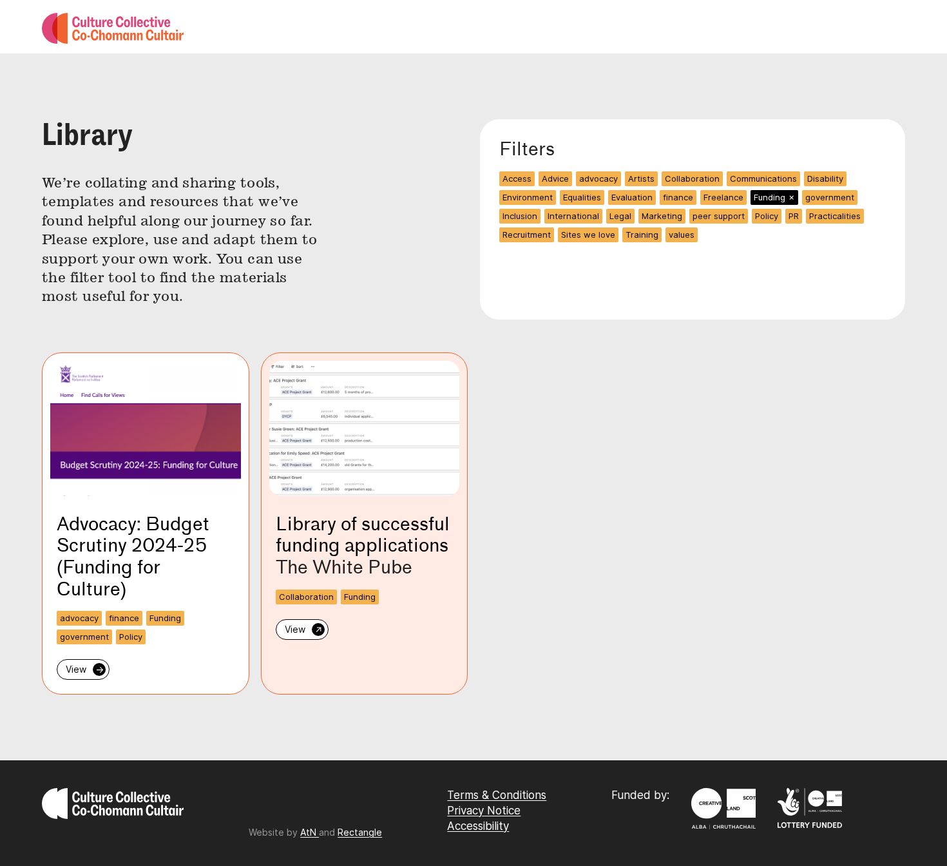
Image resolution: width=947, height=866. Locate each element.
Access (516, 178)
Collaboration (692, 178)
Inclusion (519, 216)
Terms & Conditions (496, 795)
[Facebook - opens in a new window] (253, 809)
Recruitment (526, 234)
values (681, 234)
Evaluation (632, 197)
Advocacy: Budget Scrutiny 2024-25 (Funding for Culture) (133, 556)
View (85, 669)
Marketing (662, 216)
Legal (620, 216)
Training (642, 234)
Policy (766, 216)
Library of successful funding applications (363, 535)
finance (678, 197)
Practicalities (835, 216)
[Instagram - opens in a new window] (250, 809)
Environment (527, 197)
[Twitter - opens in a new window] (256, 809)
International (573, 216)
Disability (825, 178)
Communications (763, 178)
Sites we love (588, 234)
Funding (774, 197)
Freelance (723, 197)
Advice (555, 178)
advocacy (598, 178)
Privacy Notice (484, 810)
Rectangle (360, 832)
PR (794, 216)
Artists (641, 178)
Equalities (582, 197)
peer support (719, 216)
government (829, 197)
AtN (309, 832)
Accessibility (478, 826)
